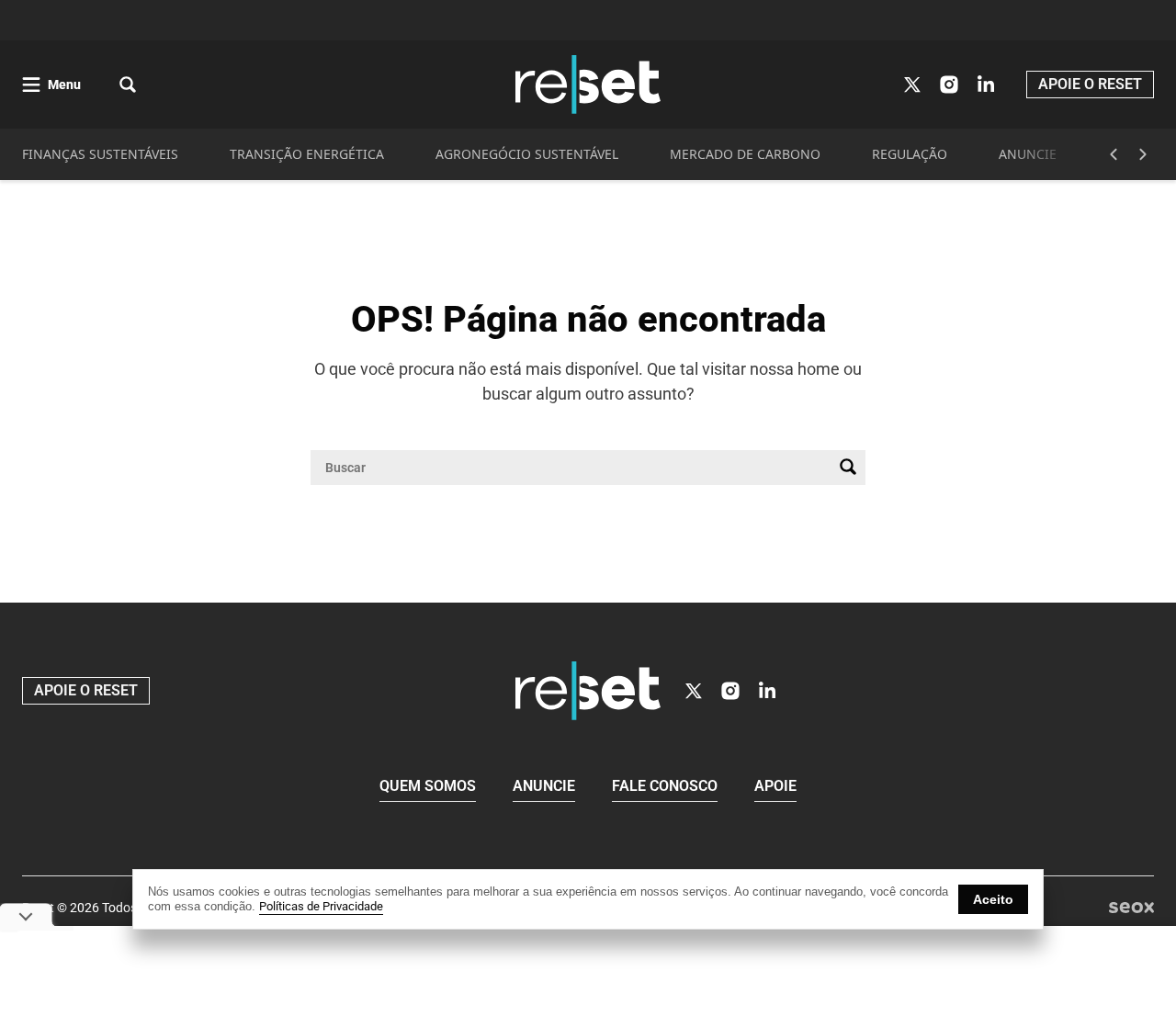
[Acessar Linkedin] (986, 84)
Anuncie (544, 786)
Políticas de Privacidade (321, 906)
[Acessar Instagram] (949, 84)
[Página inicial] (588, 690)
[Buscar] (848, 467)
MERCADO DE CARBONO (745, 154)
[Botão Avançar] (1143, 154)
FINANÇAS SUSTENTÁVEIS (100, 154)
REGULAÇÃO (909, 154)
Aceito (993, 899)
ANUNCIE (1028, 154)
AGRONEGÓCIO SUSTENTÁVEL (526, 154)
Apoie (775, 786)
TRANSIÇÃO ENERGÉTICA (307, 154)
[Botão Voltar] (1113, 154)
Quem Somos (427, 786)
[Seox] (1131, 908)
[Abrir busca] (128, 84)
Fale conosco (665, 786)
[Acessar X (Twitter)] (912, 84)
